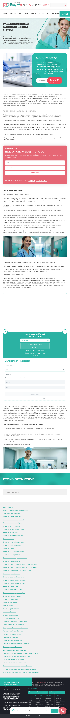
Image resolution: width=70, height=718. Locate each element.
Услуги (5, 13)
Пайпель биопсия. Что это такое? (15, 621)
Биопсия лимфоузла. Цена (12, 523)
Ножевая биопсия (9, 612)
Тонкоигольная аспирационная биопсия (17, 666)
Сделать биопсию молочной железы (16, 644)
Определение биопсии (11, 618)
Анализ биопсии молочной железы (16, 510)
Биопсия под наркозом (11, 555)
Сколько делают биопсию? (12, 647)
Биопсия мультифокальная (13, 536)
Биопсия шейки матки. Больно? (14, 580)
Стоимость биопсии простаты (13, 659)
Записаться (35, 394)
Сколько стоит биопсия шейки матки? (17, 656)
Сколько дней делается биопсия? (15, 650)
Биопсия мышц (8, 539)
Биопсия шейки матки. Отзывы (14, 583)
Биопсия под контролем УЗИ (13, 551)
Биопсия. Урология (10, 602)
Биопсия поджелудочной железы (15, 558)
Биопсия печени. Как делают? (14, 542)
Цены (48, 13)
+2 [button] (47, 340)
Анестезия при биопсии (11, 513)
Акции (41, 13)
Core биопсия (8, 507)
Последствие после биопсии (13, 624)
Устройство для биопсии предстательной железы (21, 672)
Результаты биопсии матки (12, 634)
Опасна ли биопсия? (10, 615)
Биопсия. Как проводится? (12, 596)
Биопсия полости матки (11, 561)
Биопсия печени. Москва (12, 545)
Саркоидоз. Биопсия (10, 637)
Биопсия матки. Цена (10, 532)
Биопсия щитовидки (10, 586)
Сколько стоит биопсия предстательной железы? (21, 653)
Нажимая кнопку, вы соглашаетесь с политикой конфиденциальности (35, 398)
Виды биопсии (8, 605)
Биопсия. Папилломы (11, 599)
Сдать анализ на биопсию (12, 640)
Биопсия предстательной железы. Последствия (20, 567)
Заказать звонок (46, 5)
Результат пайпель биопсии (13, 631)
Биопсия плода (8, 548)
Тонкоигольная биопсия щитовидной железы (19, 669)
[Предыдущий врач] (5, 331)
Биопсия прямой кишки (11, 574)
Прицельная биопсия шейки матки (15, 628)
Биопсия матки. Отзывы (11, 526)
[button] (47, 340)
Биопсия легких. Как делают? (13, 520)
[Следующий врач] (64, 331)
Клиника (13, 13)
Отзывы (34, 13)
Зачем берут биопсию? (11, 609)
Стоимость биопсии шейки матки (15, 663)
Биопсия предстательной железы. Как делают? (20, 564)
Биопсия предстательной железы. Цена (17, 570)
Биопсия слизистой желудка (13, 577)
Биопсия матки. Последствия (13, 529)
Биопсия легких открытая (12, 516)
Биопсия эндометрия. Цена (13, 590)
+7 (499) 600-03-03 (37, 181)
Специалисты (24, 13)
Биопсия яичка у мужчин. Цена (14, 593)
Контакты (56, 13)
